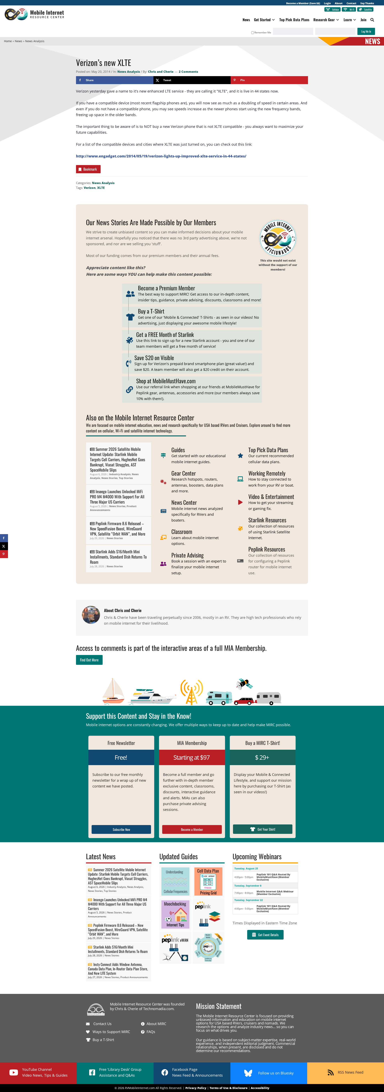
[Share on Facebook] (4, 538)
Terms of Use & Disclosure (229, 1088)
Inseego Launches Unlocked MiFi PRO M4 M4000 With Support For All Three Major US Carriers (117, 496)
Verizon (90, 188)
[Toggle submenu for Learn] (354, 19)
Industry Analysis (120, 474)
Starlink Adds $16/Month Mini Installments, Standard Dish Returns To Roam (118, 556)
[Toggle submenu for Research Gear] (337, 19)
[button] (372, 20)
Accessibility (260, 1088)
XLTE (101, 188)
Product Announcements (134, 977)
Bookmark (90, 169)
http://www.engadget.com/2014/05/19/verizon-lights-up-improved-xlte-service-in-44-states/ (161, 156)
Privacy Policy (195, 1088)
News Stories (109, 478)
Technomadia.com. (159, 1008)
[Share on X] (4, 546)
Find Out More (89, 659)
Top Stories (126, 478)
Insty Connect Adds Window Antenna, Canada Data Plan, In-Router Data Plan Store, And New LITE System (118, 969)
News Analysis (128, 72)
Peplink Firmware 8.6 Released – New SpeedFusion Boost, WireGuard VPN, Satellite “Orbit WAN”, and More (117, 528)
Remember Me (262, 32)
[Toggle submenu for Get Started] (273, 19)
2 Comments (188, 72)
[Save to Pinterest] (4, 554)
